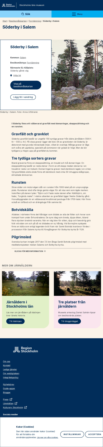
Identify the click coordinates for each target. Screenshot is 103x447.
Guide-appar (9, 388)
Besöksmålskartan (18, 21)
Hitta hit (17, 75)
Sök (27, 14)
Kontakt (6, 365)
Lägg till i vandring (23, 97)
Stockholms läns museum (31, 5)
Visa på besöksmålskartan (23, 85)
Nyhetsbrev (8, 384)
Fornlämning (35, 21)
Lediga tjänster (10, 369)
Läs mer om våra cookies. (47, 437)
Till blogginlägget (69, 321)
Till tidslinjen (15, 321)
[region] (51, 432)
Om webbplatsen (11, 373)
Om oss (6, 361)
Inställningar (72, 434)
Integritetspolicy (10, 377)
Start (5, 21)
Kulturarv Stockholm (13, 407)
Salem (23, 57)
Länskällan (8, 403)
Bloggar (7, 392)
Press (5, 399)
